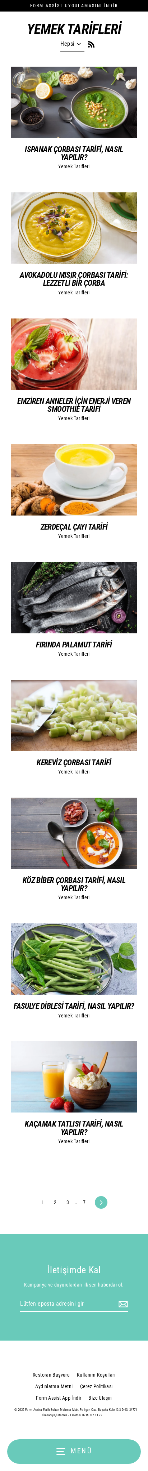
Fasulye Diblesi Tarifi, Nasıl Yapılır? (74, 1006)
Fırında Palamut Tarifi (74, 644)
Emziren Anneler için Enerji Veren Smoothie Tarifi (74, 405)
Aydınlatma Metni (54, 1386)
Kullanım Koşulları (96, 1375)
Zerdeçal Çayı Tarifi (74, 526)
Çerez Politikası (96, 1386)
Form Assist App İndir (58, 1398)
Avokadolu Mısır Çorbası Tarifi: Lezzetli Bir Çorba (74, 278)
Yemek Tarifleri (74, 166)
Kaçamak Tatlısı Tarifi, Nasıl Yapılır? (74, 1127)
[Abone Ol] (122, 1304)
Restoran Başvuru (51, 1375)
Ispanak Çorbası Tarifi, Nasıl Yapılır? (74, 153)
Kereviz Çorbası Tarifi (74, 762)
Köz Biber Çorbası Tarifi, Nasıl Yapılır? (74, 884)
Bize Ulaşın (100, 1398)
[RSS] (89, 43)
